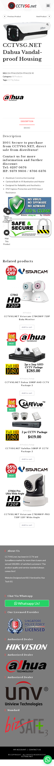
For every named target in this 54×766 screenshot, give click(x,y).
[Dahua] (13, 98)
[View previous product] (5, 16)
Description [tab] (27, 121)
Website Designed (13, 577)
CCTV (10, 80)
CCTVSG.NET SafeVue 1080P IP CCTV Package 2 (27, 450)
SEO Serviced (32, 577)
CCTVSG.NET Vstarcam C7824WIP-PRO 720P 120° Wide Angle (27, 515)
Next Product (41, 16)
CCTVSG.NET (27, 756)
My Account (19, 749)
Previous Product (14, 16)
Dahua (16, 80)
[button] (48, 5)
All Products (17, 76)
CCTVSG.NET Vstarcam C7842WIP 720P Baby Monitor (27, 318)
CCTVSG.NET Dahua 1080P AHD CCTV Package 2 (27, 383)
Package (31, 378)
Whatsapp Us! (28, 603)
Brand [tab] (27, 128)
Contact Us (35, 749)
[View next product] (49, 16)
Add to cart (27, 327)
